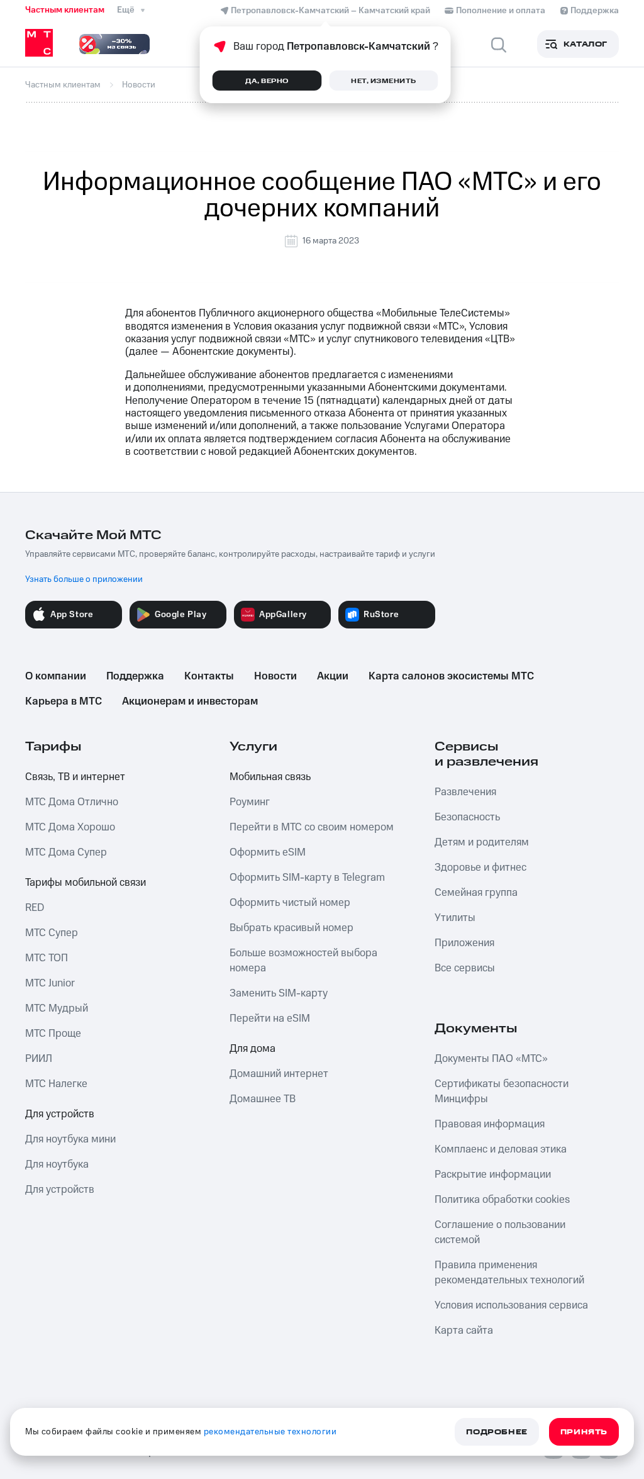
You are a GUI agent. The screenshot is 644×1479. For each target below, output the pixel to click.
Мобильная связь (270, 776)
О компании (55, 676)
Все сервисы (465, 968)
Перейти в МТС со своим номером (312, 827)
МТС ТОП (46, 958)
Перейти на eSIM (270, 1018)
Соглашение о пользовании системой (500, 1232)
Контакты (209, 676)
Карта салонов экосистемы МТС (451, 676)
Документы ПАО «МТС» (491, 1058)
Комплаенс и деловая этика (501, 1149)
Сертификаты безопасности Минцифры (502, 1091)
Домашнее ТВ (263, 1099)
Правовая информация (490, 1124)
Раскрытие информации (493, 1174)
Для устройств (59, 1114)
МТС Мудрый (56, 1008)
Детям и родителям (482, 842)
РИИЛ (38, 1058)
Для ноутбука (57, 1164)
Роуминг (250, 802)
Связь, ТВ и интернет (75, 776)
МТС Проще (53, 1033)
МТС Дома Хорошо (70, 827)
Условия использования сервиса (511, 1305)
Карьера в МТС (63, 701)
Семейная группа (476, 892)
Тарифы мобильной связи (85, 882)
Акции (332, 676)
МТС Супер (51, 932)
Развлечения (465, 792)
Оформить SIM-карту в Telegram (307, 877)
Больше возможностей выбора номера (303, 961)
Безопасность (467, 817)
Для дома (252, 1048)
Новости (275, 676)
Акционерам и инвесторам (190, 701)
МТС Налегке (56, 1083)
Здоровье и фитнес (480, 867)
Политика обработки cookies (502, 1199)
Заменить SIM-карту (279, 993)
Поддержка (135, 676)
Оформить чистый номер (290, 902)
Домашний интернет (279, 1073)
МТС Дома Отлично (71, 802)
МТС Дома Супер (66, 852)
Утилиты (455, 917)
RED (34, 907)
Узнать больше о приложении (84, 579)
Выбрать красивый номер (291, 927)
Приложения (464, 943)
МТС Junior (50, 983)
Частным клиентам (64, 10)
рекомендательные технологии (270, 1432)
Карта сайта (464, 1330)
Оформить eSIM (268, 852)
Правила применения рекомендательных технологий (509, 1273)
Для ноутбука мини (70, 1139)
